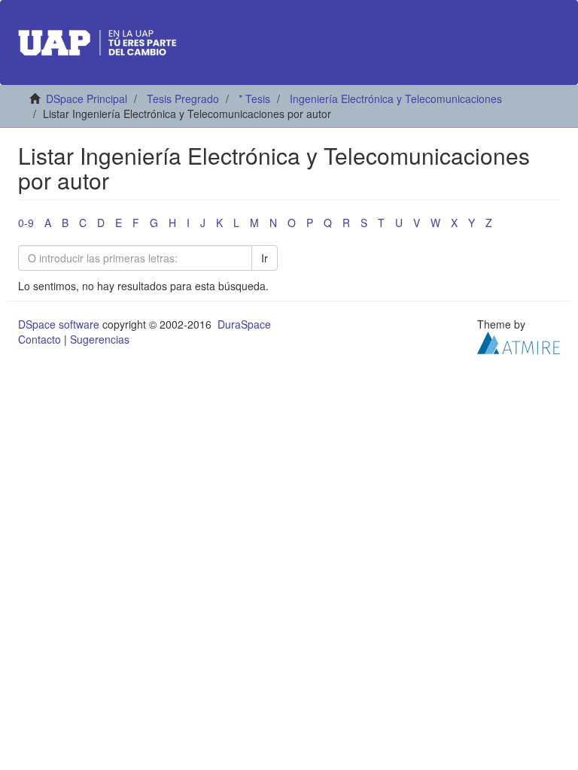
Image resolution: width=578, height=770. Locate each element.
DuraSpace (244, 324)
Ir (264, 257)
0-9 (26, 222)
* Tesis (254, 98)
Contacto (39, 339)
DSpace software (58, 324)
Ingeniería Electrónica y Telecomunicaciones (396, 98)
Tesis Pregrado (183, 98)
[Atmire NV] (518, 341)
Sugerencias (99, 339)
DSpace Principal (86, 98)
